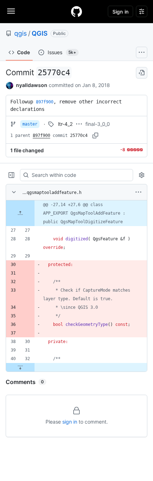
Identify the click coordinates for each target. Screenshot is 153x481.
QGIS (40, 33)
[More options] (138, 192)
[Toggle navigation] (11, 11)
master (29, 124)
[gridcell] (76, 213)
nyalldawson (31, 85)
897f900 (41, 135)
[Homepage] (76, 11)
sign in (69, 422)
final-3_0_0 (97, 124)
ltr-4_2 (65, 124)
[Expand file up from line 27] (20, 213)
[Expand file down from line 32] (20, 367)
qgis (20, 33)
